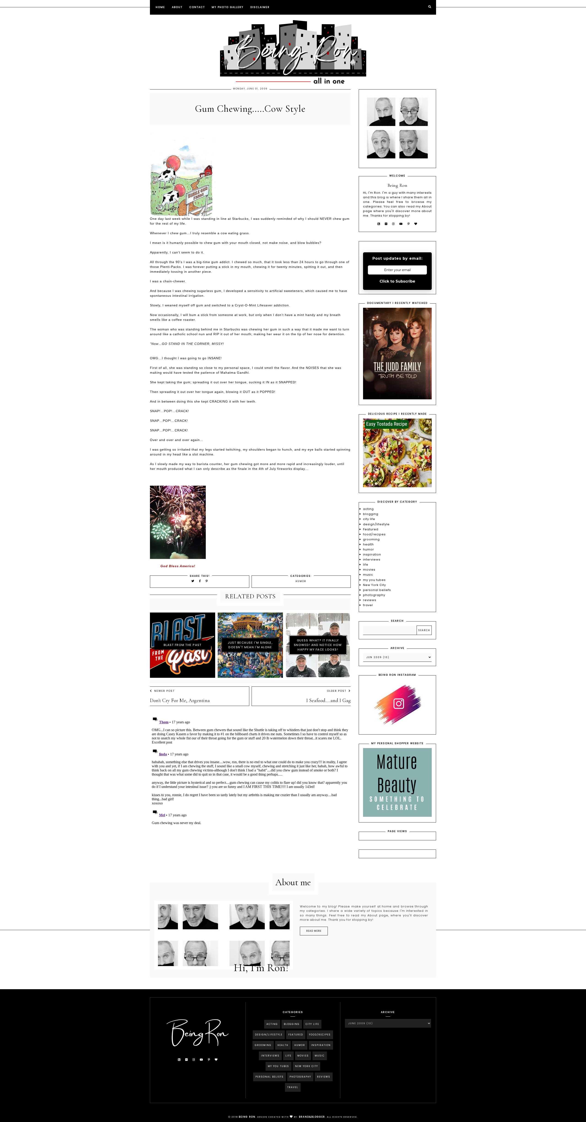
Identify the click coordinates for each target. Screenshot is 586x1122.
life (365, 564)
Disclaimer (260, 7)
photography (374, 595)
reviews (369, 600)
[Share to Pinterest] (207, 581)
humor (301, 581)
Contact (197, 7)
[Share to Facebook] (200, 581)
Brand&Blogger (312, 1117)
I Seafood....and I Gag (328, 700)
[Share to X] (193, 581)
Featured (370, 529)
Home (160, 7)
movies (369, 569)
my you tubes (374, 580)
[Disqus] (250, 771)
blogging (370, 514)
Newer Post (164, 691)
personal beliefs (377, 590)
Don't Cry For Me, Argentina (180, 700)
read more (313, 931)
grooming (371, 539)
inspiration (372, 554)
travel (368, 605)
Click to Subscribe (397, 281)
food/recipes (374, 534)
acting (368, 509)
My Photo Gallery (228, 7)
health (368, 544)
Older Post (336, 691)
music (368, 574)
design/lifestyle (376, 524)
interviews (371, 559)
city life (369, 519)
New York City (374, 585)
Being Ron (247, 1117)
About (177, 7)
